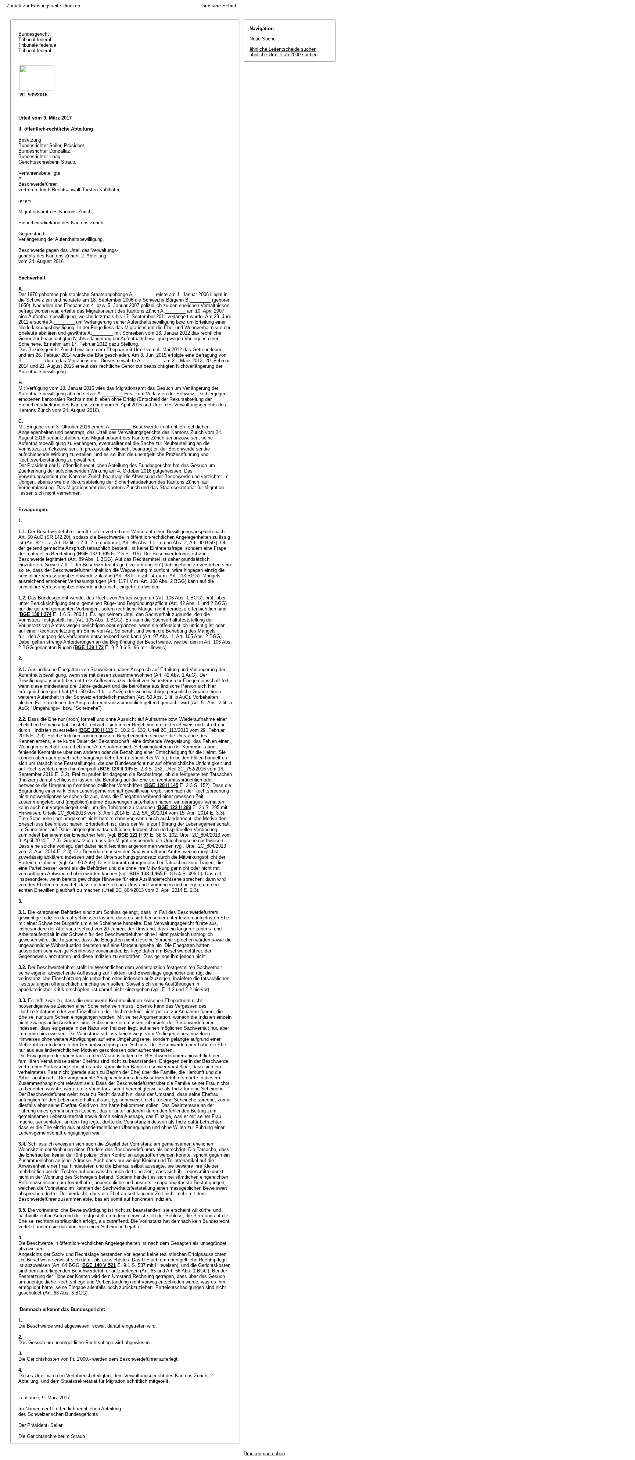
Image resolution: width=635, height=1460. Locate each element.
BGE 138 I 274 (35, 614)
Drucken (71, 5)
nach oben (274, 1453)
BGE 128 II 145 (116, 769)
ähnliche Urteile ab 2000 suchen (284, 54)
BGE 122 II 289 (174, 807)
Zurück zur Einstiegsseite (34, 5)
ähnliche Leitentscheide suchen (283, 49)
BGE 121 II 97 (133, 835)
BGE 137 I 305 (94, 553)
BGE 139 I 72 (89, 647)
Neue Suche (263, 39)
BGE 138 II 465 (145, 873)
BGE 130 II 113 (96, 730)
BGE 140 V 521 (99, 1265)
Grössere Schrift (218, 5)
